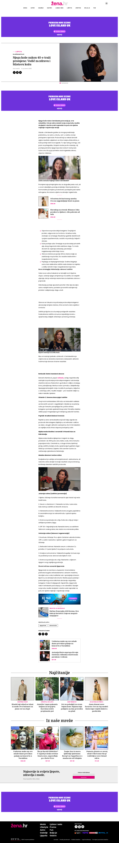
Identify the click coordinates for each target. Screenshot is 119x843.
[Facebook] (17, 73)
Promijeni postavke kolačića (100, 839)
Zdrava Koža (53, 625)
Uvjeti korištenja (86, 839)
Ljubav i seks (59, 8)
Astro (33, 8)
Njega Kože (43, 625)
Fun (94, 8)
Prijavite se (83, 777)
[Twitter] (20, 73)
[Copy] (14, 73)
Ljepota (69, 8)
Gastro (49, 8)
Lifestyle (78, 8)
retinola (60, 378)
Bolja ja (87, 8)
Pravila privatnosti (65, 839)
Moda (25, 8)
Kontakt (56, 839)
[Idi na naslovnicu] (59, 5)
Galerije (40, 8)
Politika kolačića (75, 839)
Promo (53, 827)
